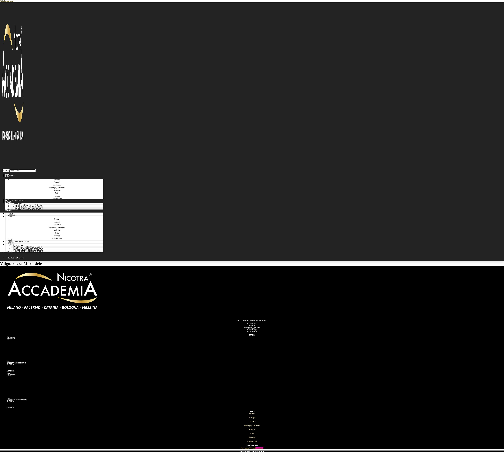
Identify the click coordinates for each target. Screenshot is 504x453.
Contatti (8, 210)
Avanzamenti (57, 199)
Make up (257, 353)
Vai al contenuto (6, 1)
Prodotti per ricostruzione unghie (28, 209)
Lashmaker (257, 347)
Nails (257, 355)
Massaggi (257, 358)
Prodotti (8, 202)
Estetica (257, 342)
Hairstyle (257, 344)
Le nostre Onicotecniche (18, 241)
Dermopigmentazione (257, 350)
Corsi (7, 176)
